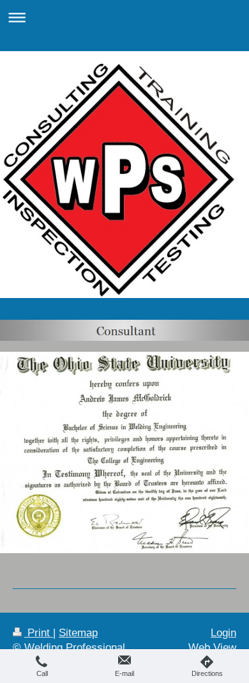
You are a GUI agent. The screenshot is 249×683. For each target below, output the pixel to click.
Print (38, 633)
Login (223, 633)
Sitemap (78, 633)
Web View (212, 647)
